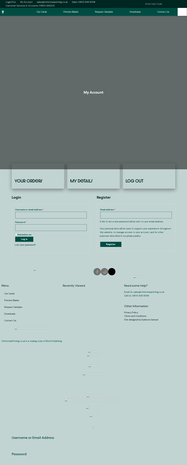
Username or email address (34, 209)
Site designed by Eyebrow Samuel (141, 319)
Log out (134, 181)
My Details (81, 181)
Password (25, 221)
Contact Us (163, 11)
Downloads (135, 11)
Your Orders (28, 181)
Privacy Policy (131, 312)
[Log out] (130, 172)
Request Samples (104, 11)
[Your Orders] (19, 172)
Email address (112, 209)
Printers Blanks (71, 11)
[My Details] (75, 172)
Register (111, 244)
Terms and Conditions (135, 316)
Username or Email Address (33, 438)
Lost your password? (25, 244)
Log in (24, 239)
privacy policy (133, 235)
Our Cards (42, 11)
